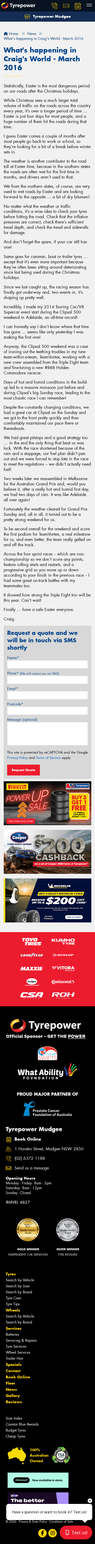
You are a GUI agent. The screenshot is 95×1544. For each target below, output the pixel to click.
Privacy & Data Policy (33, 1521)
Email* (12, 688)
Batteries (12, 1334)
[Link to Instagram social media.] (52, 1533)
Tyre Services (16, 1346)
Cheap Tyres (15, 1436)
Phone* (33, 673)
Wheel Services (18, 1352)
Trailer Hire (14, 1358)
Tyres (11, 1274)
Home (13, 33)
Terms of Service (48, 757)
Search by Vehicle (20, 1280)
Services (13, 1328)
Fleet (10, 1383)
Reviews (14, 1401)
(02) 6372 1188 (30, 1158)
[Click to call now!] (54, 6)
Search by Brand (19, 1292)
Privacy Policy (17, 757)
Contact (13, 1370)
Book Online (18, 1377)
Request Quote (23, 770)
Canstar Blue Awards (22, 1424)
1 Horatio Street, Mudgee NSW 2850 (49, 1149)
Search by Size (18, 1286)
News (11, 1389)
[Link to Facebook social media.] (42, 1533)
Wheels (13, 1310)
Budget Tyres (16, 1430)
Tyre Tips (13, 1304)
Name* (13, 657)
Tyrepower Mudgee (51, 16)
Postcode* (15, 704)
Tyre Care (13, 1298)
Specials (13, 1364)
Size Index (14, 1418)
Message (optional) (22, 719)
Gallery (13, 1395)
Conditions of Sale (61, 1521)
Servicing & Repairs (21, 1340)
